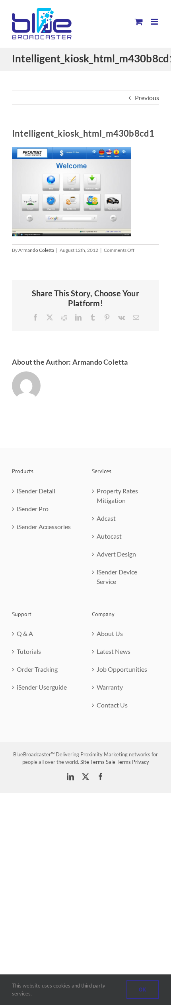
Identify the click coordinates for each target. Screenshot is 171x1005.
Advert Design (116, 554)
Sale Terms (118, 762)
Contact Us (112, 705)
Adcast (106, 518)
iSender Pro (33, 508)
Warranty (110, 687)
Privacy (140, 762)
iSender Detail (36, 491)
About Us (110, 633)
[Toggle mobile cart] (139, 21)
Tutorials (29, 651)
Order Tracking (37, 669)
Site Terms (92, 762)
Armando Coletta (36, 250)
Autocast (109, 536)
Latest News (113, 651)
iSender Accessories (44, 526)
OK (143, 989)
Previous (147, 97)
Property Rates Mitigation (117, 495)
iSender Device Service (117, 576)
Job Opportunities (122, 669)
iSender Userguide (42, 687)
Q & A (25, 633)
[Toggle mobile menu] (155, 21)
